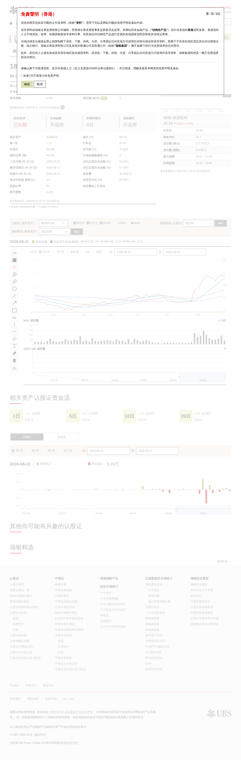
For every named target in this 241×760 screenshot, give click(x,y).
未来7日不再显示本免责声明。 (42, 75)
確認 (27, 84)
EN (218, 13)
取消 (40, 84)
